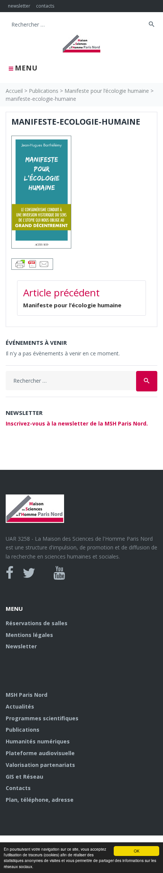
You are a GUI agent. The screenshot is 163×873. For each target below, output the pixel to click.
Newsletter (21, 646)
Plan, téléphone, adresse (40, 799)
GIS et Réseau (24, 776)
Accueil (14, 90)
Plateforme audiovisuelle (40, 753)
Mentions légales (29, 634)
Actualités (20, 706)
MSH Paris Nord (26, 694)
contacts (45, 6)
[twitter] (29, 572)
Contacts (18, 788)
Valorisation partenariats (40, 764)
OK (136, 851)
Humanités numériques (38, 741)
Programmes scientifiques (42, 718)
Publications (43, 90)
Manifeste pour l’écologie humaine (106, 90)
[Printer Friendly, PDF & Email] (32, 263)
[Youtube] (59, 572)
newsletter (19, 6)
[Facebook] (10, 572)
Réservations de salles (36, 623)
